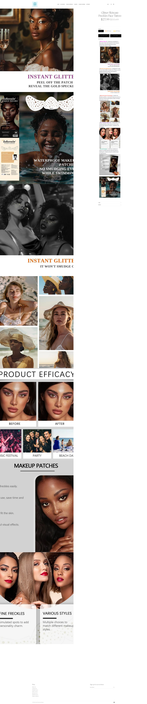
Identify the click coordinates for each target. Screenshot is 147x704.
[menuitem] (58, 4)
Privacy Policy (35, 691)
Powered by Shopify (40, 702)
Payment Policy (35, 690)
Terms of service (35, 696)
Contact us (34, 688)
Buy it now (116, 35)
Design (99, 204)
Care (99, 202)
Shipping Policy (35, 694)
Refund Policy (35, 693)
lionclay (36, 702)
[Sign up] (114, 687)
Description (100, 39)
